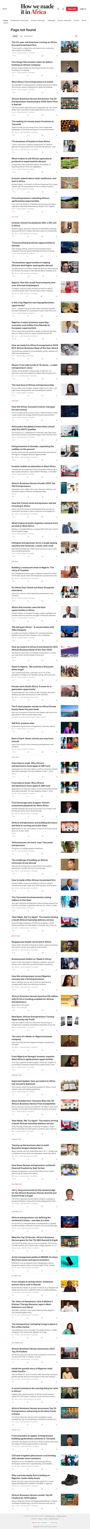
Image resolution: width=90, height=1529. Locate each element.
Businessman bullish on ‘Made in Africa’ (32, 959)
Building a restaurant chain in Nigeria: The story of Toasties (33, 569)
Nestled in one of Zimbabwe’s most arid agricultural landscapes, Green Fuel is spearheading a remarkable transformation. (32, 1462)
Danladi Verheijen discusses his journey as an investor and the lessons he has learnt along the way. (34, 809)
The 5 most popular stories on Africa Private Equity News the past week (34, 708)
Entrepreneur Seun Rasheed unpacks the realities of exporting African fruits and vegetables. (31, 165)
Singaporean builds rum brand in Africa (31, 942)
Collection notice (54, 1519)
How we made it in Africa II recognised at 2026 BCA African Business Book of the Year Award (35, 346)
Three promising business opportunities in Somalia (33, 244)
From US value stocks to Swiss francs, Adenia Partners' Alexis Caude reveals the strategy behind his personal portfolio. (35, 414)
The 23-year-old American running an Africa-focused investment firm (35, 43)
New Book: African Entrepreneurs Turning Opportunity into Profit (33, 1018)
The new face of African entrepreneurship (33, 385)
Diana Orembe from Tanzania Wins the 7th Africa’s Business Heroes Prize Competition (34, 1102)
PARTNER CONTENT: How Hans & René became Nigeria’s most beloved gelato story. (33, 1311)
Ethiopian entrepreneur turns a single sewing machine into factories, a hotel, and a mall (34, 544)
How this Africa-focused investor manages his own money (33, 408)
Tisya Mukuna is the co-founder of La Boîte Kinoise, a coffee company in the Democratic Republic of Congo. (34, 1331)
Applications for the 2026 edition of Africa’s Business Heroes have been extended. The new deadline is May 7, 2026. (34, 770)
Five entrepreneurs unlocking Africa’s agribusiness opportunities (31, 199)
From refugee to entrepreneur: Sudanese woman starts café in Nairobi (32, 1283)
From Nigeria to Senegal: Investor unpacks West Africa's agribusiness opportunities (33, 1058)
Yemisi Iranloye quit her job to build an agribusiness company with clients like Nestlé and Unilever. (31, 983)
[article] (45, 49)
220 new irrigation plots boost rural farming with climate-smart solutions (34, 1457)
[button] (5, 20)
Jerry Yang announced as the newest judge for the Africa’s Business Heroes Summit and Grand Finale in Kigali (34, 1193)
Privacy (40, 1519)
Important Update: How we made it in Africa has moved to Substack (33, 1082)
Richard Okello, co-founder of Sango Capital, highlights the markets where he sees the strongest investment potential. (34, 614)
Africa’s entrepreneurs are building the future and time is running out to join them (34, 824)
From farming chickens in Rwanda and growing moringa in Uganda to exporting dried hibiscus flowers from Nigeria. (34, 205)
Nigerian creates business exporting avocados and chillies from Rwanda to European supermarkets (31, 325)
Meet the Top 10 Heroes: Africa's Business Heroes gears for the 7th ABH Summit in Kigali (35, 1238)
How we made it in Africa (26, 53)
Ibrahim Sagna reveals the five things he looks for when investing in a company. (33, 69)
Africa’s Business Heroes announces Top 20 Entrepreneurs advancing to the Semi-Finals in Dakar (34, 1411)
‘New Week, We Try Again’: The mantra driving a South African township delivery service (35, 918)
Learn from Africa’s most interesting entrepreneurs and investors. (32, 594)
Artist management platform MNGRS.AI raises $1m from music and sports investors (35, 1258)
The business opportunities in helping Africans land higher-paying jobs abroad (32, 264)
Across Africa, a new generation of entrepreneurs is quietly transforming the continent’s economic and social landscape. (34, 1224)
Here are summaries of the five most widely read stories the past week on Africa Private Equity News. (34, 713)
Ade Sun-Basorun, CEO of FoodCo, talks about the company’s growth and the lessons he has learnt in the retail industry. (35, 1375)
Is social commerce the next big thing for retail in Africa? (35, 1389)
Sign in (83, 9)
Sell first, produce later (23, 723)
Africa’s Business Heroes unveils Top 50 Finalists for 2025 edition (32, 1496)
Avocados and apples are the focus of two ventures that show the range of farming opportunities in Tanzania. (35, 1443)
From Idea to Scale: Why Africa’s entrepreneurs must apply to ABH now (31, 784)
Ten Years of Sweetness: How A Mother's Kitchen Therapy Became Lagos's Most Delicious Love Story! (32, 1304)
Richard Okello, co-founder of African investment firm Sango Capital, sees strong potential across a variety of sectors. (34, 185)
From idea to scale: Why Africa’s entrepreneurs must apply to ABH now (31, 764)
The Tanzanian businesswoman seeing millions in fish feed (31, 898)
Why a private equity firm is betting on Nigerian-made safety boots (31, 1476)
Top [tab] (21, 36)
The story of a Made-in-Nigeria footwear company (32, 1038)
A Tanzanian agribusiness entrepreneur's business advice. (33, 726)
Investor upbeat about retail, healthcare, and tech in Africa (34, 179)
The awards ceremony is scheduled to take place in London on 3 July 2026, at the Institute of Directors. (34, 654)
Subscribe (72, 9)
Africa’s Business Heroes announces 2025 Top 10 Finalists (33, 1350)
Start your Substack (40, 1523)
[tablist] (23, 36)
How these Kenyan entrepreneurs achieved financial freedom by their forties (33, 1166)
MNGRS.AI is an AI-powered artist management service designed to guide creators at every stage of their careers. (33, 1264)
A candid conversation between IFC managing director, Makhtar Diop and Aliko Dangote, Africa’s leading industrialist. (32, 634)
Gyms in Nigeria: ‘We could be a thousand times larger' (32, 668)
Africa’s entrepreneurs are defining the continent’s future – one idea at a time (31, 1219)
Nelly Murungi (22, 1007)
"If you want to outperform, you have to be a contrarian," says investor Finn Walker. (33, 49)
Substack (36, 1526)
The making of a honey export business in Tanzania (33, 123)
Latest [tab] (15, 36)
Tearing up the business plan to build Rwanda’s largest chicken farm (30, 1146)
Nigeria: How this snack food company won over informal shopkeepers (33, 284)
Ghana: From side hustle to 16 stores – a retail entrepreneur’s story (34, 366)
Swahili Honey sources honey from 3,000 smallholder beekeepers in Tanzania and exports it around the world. (33, 128)
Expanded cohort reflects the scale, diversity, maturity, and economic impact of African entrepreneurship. (34, 490)
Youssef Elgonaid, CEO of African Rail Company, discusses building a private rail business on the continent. (33, 693)
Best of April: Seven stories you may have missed (32, 740)
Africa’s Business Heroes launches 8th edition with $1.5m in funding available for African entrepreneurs (35, 999)
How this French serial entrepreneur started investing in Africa (34, 504)
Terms (45, 1519)
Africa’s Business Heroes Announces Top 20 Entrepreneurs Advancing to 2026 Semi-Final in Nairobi (35, 102)
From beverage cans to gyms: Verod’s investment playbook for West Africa (31, 804)
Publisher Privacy (50, 1516)
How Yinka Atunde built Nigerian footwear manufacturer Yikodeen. (33, 1043)
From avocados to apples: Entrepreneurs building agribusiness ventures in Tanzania (33, 1437)
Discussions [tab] (28, 36)
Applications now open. (20, 1005)
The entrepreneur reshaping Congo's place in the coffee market (34, 1325)
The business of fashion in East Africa (31, 141)
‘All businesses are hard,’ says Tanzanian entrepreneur (32, 844)
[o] (69, 47)
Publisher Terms (61, 1516)
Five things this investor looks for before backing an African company (32, 63)
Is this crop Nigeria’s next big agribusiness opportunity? (33, 304)
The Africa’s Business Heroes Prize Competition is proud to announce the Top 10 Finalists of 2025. (34, 1356)
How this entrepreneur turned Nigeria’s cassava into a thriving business (31, 977)
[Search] (58, 9)
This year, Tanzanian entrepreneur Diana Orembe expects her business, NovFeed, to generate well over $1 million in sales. (35, 904)
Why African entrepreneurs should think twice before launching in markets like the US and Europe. (32, 867)
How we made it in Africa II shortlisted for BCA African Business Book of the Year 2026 (35, 648)
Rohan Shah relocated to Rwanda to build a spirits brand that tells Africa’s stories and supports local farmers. (35, 946)
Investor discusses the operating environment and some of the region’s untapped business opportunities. (34, 453)
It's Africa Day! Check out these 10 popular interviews (33, 589)
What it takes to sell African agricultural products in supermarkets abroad (31, 160)
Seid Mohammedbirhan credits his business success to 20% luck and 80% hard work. (34, 550)
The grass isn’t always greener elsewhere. (27, 848)
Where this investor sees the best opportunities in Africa (29, 608)
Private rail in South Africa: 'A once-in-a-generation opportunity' (32, 688)
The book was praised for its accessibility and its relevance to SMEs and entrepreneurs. (35, 352)
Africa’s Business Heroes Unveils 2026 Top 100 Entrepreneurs (33, 484)
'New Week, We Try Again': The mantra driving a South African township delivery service (35, 1122)
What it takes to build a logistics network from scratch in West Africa (35, 524)
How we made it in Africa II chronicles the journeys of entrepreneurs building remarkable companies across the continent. (33, 1023)
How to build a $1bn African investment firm (34, 880)
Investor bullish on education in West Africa (34, 466)
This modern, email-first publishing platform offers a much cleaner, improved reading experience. (34, 1088)
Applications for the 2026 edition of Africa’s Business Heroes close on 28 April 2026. (34, 829)
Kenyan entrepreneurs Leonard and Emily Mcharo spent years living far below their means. (33, 1172)
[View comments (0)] (28, 55)
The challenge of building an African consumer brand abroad (30, 861)
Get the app (54, 1523)
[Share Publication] (63, 9)
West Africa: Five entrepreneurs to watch (32, 82)
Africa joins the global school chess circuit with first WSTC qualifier (33, 428)
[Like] (13, 75)
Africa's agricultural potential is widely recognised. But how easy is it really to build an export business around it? (34, 332)
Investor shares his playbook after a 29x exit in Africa (34, 224)
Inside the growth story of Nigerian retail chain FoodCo (32, 1370)
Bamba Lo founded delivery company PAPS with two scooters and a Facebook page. (35, 530)
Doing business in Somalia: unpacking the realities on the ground (33, 447)
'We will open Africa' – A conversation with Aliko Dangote (33, 628)
